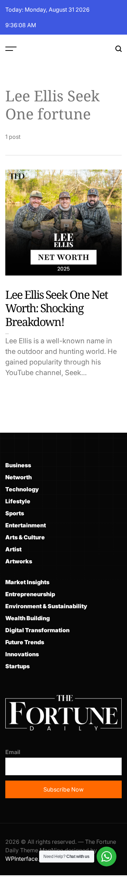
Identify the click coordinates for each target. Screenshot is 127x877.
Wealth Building (27, 618)
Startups (17, 666)
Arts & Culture (25, 537)
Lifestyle (17, 501)
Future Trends (24, 642)
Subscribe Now (63, 789)
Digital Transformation (37, 630)
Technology (22, 489)
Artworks (18, 561)
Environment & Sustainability (46, 606)
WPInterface (21, 858)
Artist (13, 549)
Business (18, 465)
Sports (14, 513)
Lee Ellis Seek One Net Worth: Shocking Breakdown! (56, 308)
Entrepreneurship (30, 594)
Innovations (22, 654)
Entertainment (25, 525)
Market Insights (27, 582)
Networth (18, 477)
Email (12, 751)
